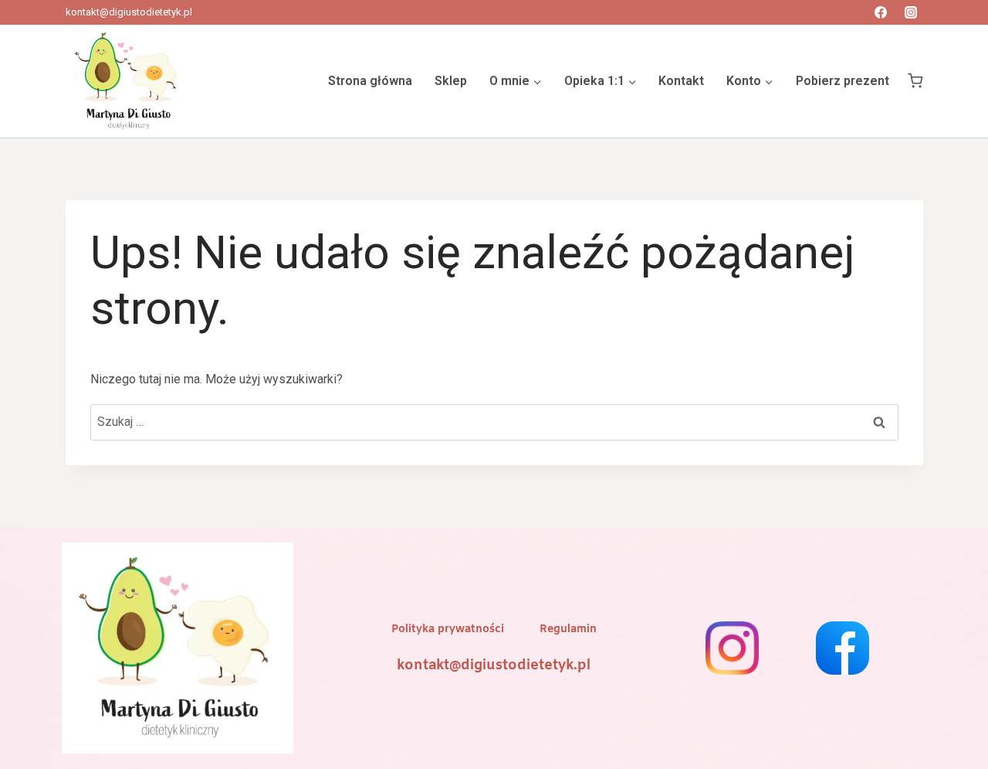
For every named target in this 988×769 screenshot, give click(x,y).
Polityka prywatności (447, 629)
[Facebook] (880, 12)
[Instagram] (910, 12)
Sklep (451, 80)
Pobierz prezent (842, 80)
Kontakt (681, 80)
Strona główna (370, 80)
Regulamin (568, 629)
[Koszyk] (915, 81)
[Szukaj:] (494, 421)
